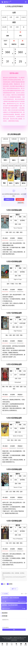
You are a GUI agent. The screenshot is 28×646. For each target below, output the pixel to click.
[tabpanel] (14, 249)
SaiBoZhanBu (14, 640)
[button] (5, 151)
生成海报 (5, 593)
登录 (3, 627)
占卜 (4, 584)
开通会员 (21, 199)
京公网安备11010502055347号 (12, 638)
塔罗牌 (10, 584)
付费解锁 (9, 199)
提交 (14, 629)
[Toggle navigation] (25, 2)
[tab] (5, 238)
